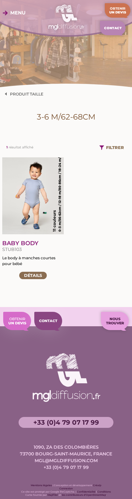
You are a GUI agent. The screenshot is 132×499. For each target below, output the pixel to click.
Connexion (66, 488)
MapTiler (52, 494)
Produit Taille (26, 94)
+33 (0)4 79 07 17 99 (66, 422)
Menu (18, 13)
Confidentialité (86, 491)
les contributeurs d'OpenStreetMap (84, 494)
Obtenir (117, 10)
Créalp (97, 485)
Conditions (104, 491)
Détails (33, 275)
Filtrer (115, 147)
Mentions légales (41, 485)
